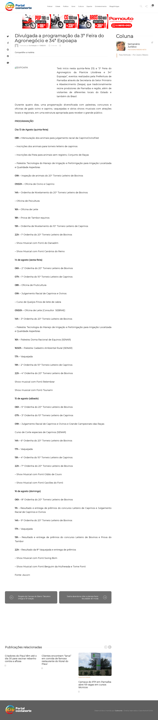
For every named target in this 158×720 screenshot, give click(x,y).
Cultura (81, 6)
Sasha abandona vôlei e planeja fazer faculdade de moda (82, 597)
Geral (73, 6)
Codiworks (118, 711)
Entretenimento (101, 6)
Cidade (57, 6)
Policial (49, 6)
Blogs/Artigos (114, 6)
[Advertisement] (58, 623)
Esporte (89, 6)
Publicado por (28, 45)
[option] (21, 659)
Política (65, 6)
